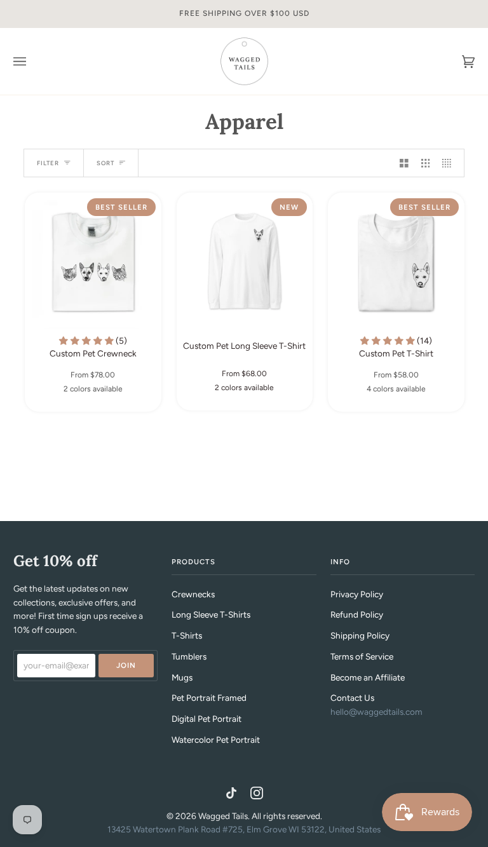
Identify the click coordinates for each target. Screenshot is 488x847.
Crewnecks (193, 594)
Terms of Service (361, 656)
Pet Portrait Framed (209, 698)
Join (126, 665)
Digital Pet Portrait (206, 719)
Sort (105, 162)
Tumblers (189, 656)
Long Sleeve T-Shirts (211, 614)
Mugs (182, 677)
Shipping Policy (360, 635)
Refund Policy (356, 614)
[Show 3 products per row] (426, 163)
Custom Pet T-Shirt (396, 346)
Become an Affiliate (367, 677)
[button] (87, 340)
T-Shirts (187, 635)
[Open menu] (32, 61)
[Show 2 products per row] (404, 163)
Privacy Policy (356, 594)
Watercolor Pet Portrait (216, 740)
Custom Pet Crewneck (93, 346)
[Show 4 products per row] (450, 163)
